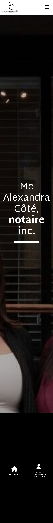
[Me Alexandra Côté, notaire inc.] (23, 7)
